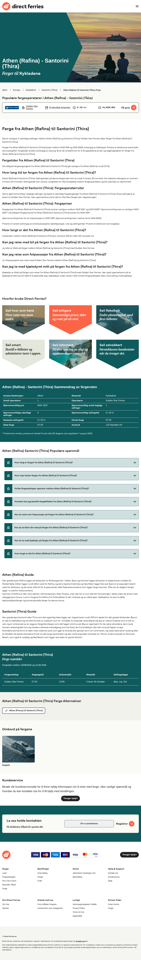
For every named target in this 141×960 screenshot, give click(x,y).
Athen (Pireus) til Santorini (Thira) (26, 710)
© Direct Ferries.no (9, 936)
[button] (71, 462)
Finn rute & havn (9, 881)
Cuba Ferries (113, 904)
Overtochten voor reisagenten (50, 908)
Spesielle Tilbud (9, 885)
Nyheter (5, 908)
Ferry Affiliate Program (47, 904)
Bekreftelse (77, 877)
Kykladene (31, 90)
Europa (16, 90)
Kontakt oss (113, 873)
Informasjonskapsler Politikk (85, 904)
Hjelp (110, 881)
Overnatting (42, 873)
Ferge (4, 888)
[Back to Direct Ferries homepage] (23, 6)
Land (4, 873)
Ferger (40, 877)
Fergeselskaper (9, 877)
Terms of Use (78, 912)
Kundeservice (114, 877)
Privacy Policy (79, 908)
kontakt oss (80, 941)
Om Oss (5, 904)
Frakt (39, 881)
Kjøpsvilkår (77, 916)
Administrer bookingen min (84, 873)
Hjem (4, 90)
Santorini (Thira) (49, 90)
